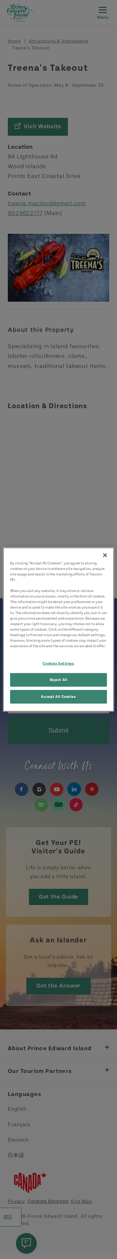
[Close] (105, 555)
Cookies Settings (58, 663)
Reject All (59, 680)
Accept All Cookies (58, 697)
